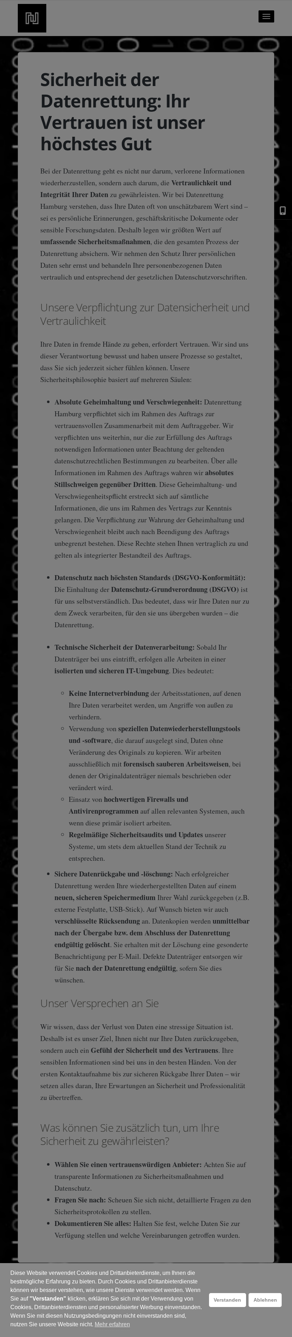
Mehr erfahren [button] (112, 1324)
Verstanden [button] (227, 1300)
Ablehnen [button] (265, 1300)
